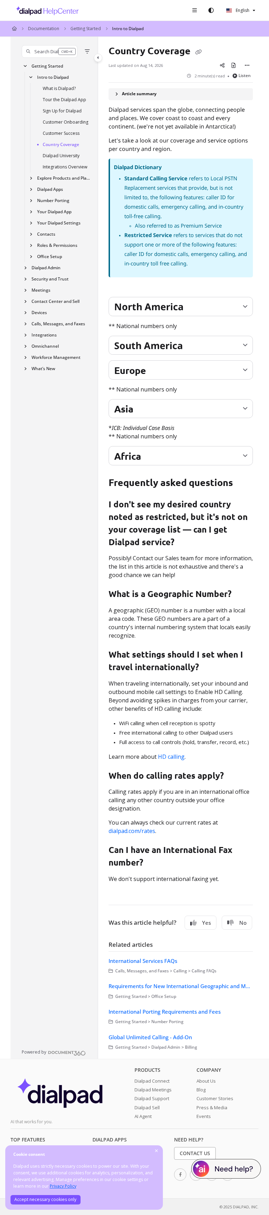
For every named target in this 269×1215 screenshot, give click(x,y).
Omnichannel (45, 346)
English (242, 10)
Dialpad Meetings (153, 1089)
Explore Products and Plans (64, 178)
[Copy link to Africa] (152, 457)
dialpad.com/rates (132, 831)
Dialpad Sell (147, 1107)
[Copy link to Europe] (157, 371)
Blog (201, 1089)
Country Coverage (61, 144)
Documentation (43, 29)
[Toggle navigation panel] (98, 58)
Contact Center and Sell (56, 301)
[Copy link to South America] (193, 346)
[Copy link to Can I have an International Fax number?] (154, 863)
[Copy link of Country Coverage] (198, 51)
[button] (49, 51)
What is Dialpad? (59, 88)
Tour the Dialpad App (64, 100)
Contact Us (195, 1153)
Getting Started (85, 29)
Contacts (46, 234)
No (243, 922)
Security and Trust (50, 279)
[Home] (46, 10)
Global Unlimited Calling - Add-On (150, 1037)
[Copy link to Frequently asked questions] (243, 483)
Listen (245, 75)
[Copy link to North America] (194, 307)
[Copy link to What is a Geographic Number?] (242, 594)
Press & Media (211, 1107)
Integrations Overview (65, 167)
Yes (206, 922)
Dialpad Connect (152, 1081)
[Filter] (87, 51)
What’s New (43, 369)
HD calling (171, 757)
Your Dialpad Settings (59, 223)
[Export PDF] (233, 65)
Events (203, 1116)
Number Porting (53, 200)
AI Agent (143, 1116)
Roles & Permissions (57, 245)
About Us (206, 1081)
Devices (39, 312)
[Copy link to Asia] (144, 410)
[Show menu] (194, 10)
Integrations (44, 335)
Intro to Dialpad (128, 29)
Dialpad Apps (50, 189)
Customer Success (61, 133)
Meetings (41, 290)
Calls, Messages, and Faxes (58, 324)
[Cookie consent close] (156, 1151)
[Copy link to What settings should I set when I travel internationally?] (209, 668)
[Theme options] (210, 10)
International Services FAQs (143, 960)
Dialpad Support (151, 1098)
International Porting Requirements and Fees (165, 1011)
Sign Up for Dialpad (62, 111)
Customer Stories (214, 1098)
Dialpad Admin (46, 268)
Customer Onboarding (65, 122)
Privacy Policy (63, 1186)
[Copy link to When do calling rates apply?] (234, 776)
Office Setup (49, 256)
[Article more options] (247, 65)
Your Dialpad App (54, 212)
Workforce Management (56, 357)
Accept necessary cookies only (45, 1199)
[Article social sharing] (222, 65)
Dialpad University (61, 156)
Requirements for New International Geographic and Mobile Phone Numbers (181, 986)
